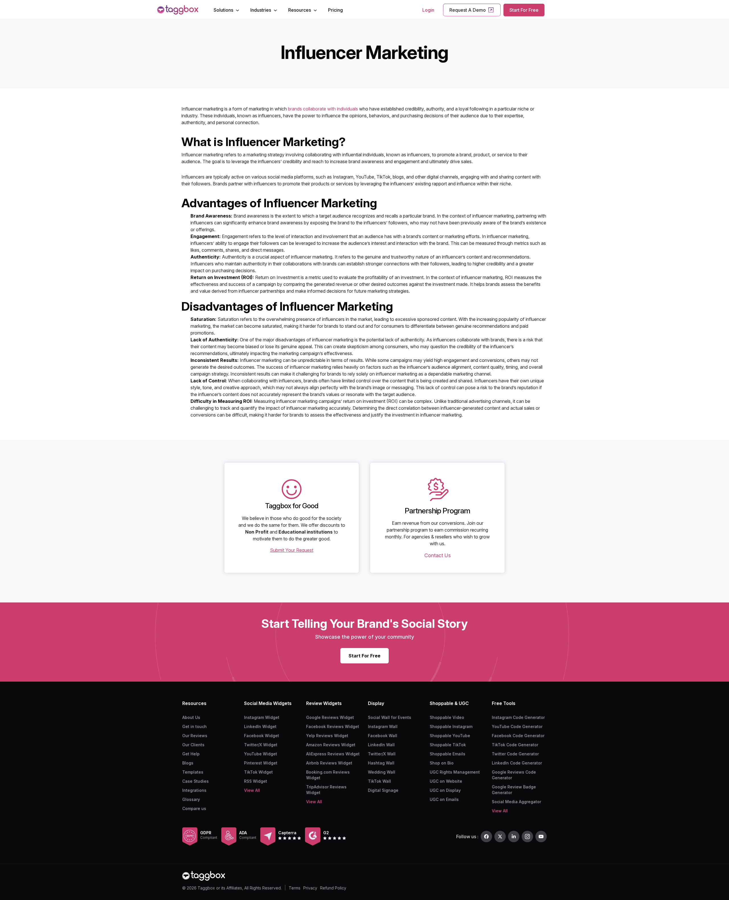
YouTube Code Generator (517, 726)
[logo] (177, 10)
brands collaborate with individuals (323, 109)
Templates (192, 772)
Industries (260, 10)
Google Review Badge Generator (514, 789)
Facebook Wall (382, 735)
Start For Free (523, 10)
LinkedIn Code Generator (517, 762)
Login (428, 10)
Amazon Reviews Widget (330, 744)
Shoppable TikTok (448, 744)
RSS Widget (255, 781)
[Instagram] (527, 836)
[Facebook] (486, 836)
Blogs (187, 762)
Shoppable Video (447, 717)
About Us (191, 717)
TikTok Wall (379, 781)
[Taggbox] (203, 876)
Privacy (310, 887)
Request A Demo (467, 10)
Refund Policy (333, 887)
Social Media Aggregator (516, 801)
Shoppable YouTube (450, 735)
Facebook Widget (261, 735)
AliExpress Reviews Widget (333, 753)
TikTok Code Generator (515, 744)
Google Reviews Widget (330, 717)
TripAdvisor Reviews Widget (326, 789)
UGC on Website (446, 781)
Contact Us (437, 555)
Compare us (194, 808)
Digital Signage (383, 790)
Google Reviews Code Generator (514, 775)
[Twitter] (500, 836)
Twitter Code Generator (515, 753)
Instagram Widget (261, 717)
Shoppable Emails (447, 753)
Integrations (194, 790)
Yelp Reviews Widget (327, 735)
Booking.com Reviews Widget (328, 775)
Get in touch (194, 726)
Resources (299, 10)
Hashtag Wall (381, 762)
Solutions (223, 10)
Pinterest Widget (260, 762)
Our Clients (193, 744)
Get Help (191, 753)
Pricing (335, 10)
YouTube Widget (260, 753)
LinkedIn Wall (381, 744)
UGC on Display (445, 790)
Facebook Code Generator (518, 735)
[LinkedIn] (513, 836)
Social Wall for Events (389, 717)
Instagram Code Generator (518, 717)
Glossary (191, 799)
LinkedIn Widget (260, 726)
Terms (294, 887)
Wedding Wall (381, 772)
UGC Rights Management (455, 772)
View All (252, 790)
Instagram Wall (383, 726)
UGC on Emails (444, 799)
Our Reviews (194, 735)
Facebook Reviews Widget (332, 726)
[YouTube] (541, 836)
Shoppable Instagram (451, 726)
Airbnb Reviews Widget (329, 762)
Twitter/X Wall (382, 753)
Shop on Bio (442, 762)
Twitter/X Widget (260, 744)
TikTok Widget (258, 772)
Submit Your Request (291, 550)
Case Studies (195, 781)
